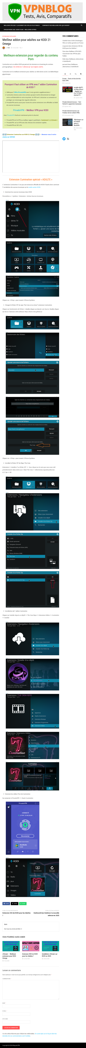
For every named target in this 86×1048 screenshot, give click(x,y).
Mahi (9, 47)
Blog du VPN (16, 1045)
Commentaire (7, 978)
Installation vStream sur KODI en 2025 (49, 955)
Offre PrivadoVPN (20, 92)
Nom (4, 1003)
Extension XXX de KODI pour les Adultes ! (30, 955)
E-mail (4, 1011)
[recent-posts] (70, 74)
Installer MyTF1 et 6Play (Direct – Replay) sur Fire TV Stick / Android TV (78, 91)
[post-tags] (81, 74)
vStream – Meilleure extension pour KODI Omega (9, 956)
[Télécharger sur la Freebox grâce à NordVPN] (67, 120)
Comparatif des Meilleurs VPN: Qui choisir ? (56, 25)
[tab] (65, 74)
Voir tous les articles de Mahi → (13, 929)
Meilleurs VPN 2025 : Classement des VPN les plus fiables (22, 25)
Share (7, 903)
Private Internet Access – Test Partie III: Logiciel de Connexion (71, 103)
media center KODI (34, 187)
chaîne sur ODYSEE (8, 137)
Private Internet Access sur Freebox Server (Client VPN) (71, 112)
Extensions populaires (9, 36)
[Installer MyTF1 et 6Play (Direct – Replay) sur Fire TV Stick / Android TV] (67, 88)
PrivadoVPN (18, 110)
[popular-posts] (65, 74)
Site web (5, 1019)
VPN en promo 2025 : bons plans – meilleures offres (20, 29)
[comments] (75, 74)
